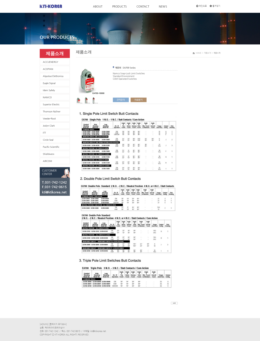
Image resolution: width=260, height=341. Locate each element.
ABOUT (98, 6)
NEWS (163, 6)
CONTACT (142, 6)
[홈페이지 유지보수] (58, 324)
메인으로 (202, 6)
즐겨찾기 (216, 6)
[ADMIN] (44, 324)
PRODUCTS (119, 6)
